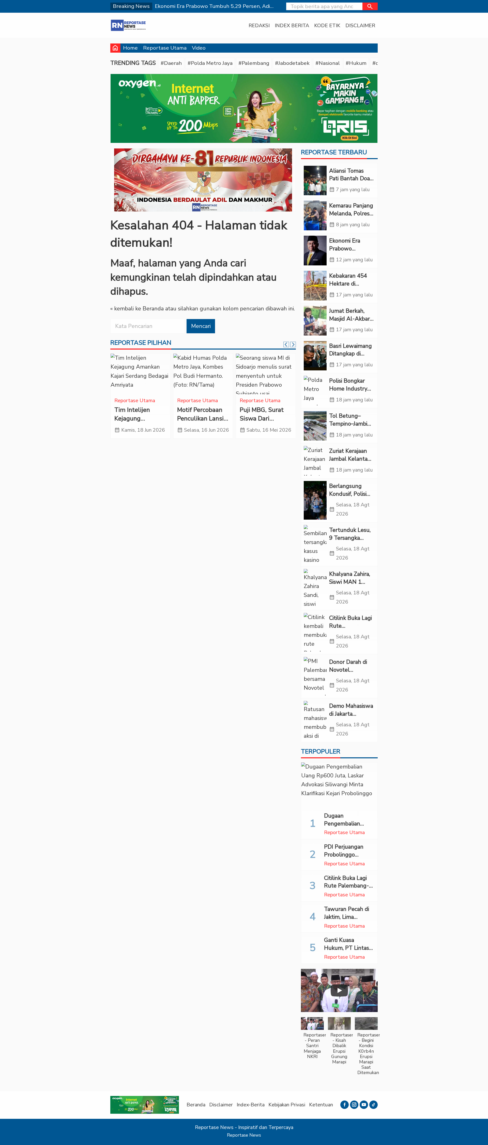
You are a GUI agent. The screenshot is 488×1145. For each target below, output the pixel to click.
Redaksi (259, 25)
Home (130, 47)
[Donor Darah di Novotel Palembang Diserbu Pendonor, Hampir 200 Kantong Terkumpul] (315, 676)
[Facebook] (344, 1105)
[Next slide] (293, 344)
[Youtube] (364, 1105)
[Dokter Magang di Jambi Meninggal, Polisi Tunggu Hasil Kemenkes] (266, 374)
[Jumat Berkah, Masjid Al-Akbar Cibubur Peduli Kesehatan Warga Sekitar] (315, 321)
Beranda (196, 1104)
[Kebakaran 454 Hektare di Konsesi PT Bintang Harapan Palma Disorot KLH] (315, 285)
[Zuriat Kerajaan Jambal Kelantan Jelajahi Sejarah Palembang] (315, 461)
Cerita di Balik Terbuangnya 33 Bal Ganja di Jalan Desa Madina (201, 423)
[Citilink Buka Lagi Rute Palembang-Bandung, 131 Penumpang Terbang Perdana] (315, 632)
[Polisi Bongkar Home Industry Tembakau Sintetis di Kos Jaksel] (315, 390)
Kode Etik (327, 25)
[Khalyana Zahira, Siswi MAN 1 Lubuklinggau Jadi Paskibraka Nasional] (315, 588)
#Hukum (356, 63)
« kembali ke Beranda (137, 308)
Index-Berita (251, 1104)
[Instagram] (354, 1105)
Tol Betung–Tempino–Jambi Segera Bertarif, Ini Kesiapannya (348, 427)
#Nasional (327, 63)
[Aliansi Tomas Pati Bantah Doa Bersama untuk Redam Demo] (315, 180)
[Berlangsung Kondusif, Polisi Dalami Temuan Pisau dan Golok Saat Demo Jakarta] (315, 500)
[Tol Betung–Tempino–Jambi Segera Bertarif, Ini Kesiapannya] (315, 426)
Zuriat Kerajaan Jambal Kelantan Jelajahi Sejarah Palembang (350, 462)
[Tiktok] (373, 1105)
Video (199, 47)
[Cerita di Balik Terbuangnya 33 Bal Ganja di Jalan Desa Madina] (203, 374)
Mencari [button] (201, 326)
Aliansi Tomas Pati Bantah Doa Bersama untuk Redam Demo (349, 182)
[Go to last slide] (286, 344)
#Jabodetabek (292, 63)
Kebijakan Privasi (286, 1104)
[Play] (339, 990)
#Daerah (171, 63)
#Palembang (253, 63)
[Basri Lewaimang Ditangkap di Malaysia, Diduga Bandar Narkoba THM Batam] (315, 356)
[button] (370, 6)
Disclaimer (360, 25)
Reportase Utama (165, 47)
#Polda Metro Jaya (210, 63)
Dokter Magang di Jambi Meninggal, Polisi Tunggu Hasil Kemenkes (264, 423)
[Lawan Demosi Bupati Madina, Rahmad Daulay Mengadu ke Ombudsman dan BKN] (140, 374)
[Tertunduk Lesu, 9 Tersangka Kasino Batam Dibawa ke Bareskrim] (315, 544)
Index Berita (292, 25)
